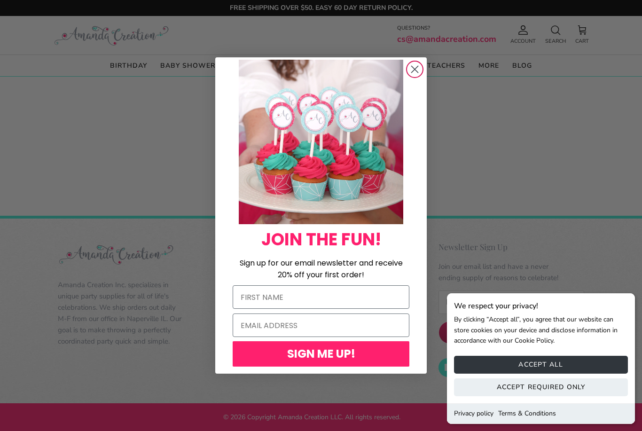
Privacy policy (473, 413)
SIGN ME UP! (321, 353)
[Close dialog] (415, 69)
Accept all (540, 364)
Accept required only (541, 387)
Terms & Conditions (527, 413)
